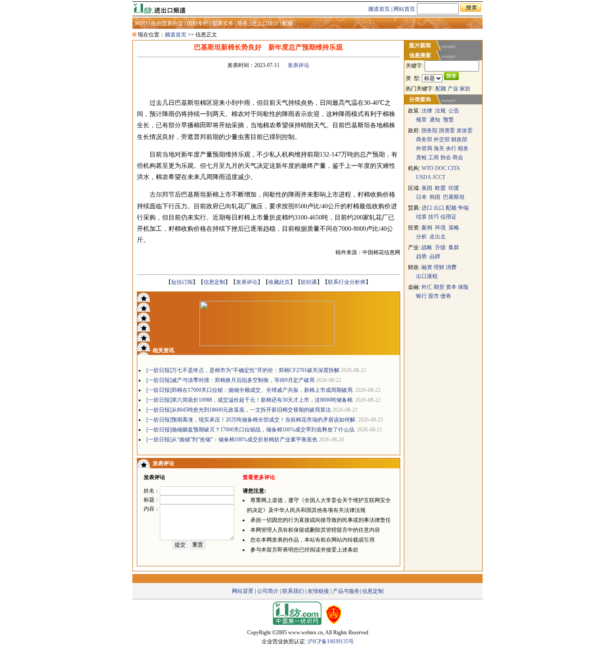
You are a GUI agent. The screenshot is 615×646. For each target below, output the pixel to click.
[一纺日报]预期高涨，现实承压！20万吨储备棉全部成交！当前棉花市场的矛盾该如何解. (251, 420)
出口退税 (427, 276)
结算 (421, 217)
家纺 (465, 88)
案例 (426, 227)
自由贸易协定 (167, 23)
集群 (453, 247)
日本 (421, 197)
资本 (451, 287)
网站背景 (242, 591)
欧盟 (440, 188)
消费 (451, 267)
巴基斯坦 (454, 197)
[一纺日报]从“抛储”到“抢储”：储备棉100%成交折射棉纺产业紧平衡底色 (231, 439)
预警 (448, 120)
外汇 (427, 287)
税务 (463, 148)
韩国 (435, 197)
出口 (439, 208)
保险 (463, 287)
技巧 (433, 217)
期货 (439, 287)
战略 (426, 247)
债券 (445, 296)
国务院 (429, 130)
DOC (441, 168)
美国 (426, 188)
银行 (421, 296)
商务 (242, 23)
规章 (421, 120)
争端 (463, 208)
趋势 (421, 256)
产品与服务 (346, 591)
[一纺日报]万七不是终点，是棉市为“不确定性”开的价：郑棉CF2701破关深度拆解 (242, 370)
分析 (421, 236)
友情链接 (318, 591)
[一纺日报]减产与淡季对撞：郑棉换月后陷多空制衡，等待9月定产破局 (230, 380)
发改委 (465, 130)
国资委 (447, 130)
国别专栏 (197, 23)
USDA (423, 177)
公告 (453, 111)
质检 (421, 157)
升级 (440, 247)
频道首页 (379, 9)
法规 (440, 111)
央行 (451, 148)
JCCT (439, 177)
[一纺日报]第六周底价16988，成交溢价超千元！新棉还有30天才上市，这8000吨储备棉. (250, 400)
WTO (141, 23)
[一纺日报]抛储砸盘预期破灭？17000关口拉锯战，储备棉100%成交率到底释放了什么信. (251, 429)
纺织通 (309, 282)
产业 (453, 88)
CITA (454, 168)
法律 (426, 111)
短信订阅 (182, 282)
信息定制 (214, 282)
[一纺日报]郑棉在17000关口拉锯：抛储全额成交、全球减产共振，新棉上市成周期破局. (250, 390)
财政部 (459, 139)
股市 (433, 296)
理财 (439, 267)
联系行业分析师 (347, 282)
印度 (453, 188)
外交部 (442, 139)
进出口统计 (265, 23)
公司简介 (268, 591)
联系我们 (293, 591)
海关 (439, 148)
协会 (445, 157)
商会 (457, 157)
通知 (435, 120)
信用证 (448, 217)
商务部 (424, 139)
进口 (426, 208)
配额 (287, 23)
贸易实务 (223, 23)
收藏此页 (279, 282)
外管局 (424, 148)
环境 (440, 227)
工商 (433, 157)
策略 (453, 227)
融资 (426, 267)
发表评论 (298, 65)
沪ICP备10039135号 (331, 641)
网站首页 (404, 9)
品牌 (435, 256)
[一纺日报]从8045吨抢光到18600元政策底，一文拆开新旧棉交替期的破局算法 (238, 410)
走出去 (438, 236)
